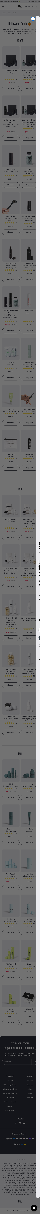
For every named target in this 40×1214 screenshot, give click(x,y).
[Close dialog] (33, 19)
